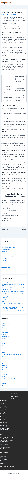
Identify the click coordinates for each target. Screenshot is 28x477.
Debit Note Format (4, 422)
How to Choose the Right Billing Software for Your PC (13, 293)
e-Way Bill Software (4, 444)
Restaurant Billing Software (5, 445)
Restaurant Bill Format (4, 428)
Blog (1, 410)
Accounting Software (4, 438)
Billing (2, 327)
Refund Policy (3, 404)
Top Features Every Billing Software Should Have (12, 291)
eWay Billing (4, 338)
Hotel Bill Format (3, 425)
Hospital (3, 352)
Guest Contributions (6, 350)
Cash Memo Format (4, 421)
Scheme (3, 381)
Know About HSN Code (5, 457)
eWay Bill (2, 463)
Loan (2, 361)
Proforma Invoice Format (5, 423)
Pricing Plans (2, 403)
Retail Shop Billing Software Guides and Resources (13, 378)
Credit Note (2, 460)
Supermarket (4, 383)
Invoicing (3, 356)
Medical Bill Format (4, 429)
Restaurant (3, 376)
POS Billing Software (4, 441)
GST (2, 347)
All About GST (3, 456)
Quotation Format (3, 419)
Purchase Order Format (5, 431)
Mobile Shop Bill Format (5, 426)
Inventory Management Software (6, 440)
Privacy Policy (3, 406)
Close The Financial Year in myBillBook (8, 464)
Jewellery (3, 358)
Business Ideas (4, 332)
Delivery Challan (3, 459)
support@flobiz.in (14, 396)
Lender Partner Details (4, 409)
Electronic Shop (5, 336)
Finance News (4, 343)
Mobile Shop (4, 365)
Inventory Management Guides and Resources (12, 354)
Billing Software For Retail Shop (6, 437)
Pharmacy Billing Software (5, 447)
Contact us (14, 394)
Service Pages (3, 412)
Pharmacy (3, 372)
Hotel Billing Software (4, 448)
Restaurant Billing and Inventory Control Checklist (12, 310)
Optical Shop (4, 367)
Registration (4, 374)
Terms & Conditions (4, 407)
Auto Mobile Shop (5, 323)
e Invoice (2, 462)
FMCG (2, 345)
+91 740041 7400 (14, 398)
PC (2, 369)
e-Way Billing (4, 334)
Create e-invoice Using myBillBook (7, 466)
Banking (3, 325)
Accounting (4, 321)
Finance (3, 341)
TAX (2, 385)
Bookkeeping (4, 330)
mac (2, 363)
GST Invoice (2, 455)
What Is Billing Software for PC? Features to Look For (13, 282)
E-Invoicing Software (4, 443)
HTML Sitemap (3, 413)
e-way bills (10, 17)
